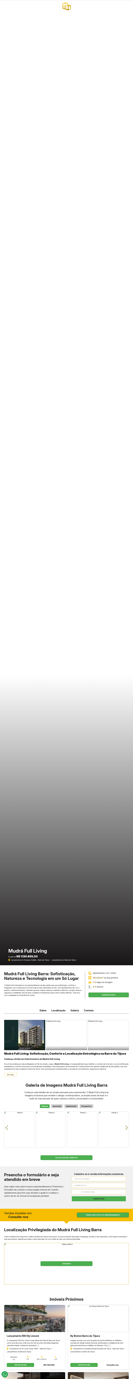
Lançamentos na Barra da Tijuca (64, 960)
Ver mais (10, 1075)
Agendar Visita (109, 995)
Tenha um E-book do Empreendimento (103, 1215)
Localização (58, 1010)
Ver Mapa (66, 1264)
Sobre (42, 1010)
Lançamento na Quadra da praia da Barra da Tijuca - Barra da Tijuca (98, 1349)
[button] (6, 1127)
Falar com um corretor (66, 1158)
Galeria (74, 1010)
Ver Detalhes (20, 1365)
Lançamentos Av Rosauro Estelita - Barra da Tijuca (30, 960)
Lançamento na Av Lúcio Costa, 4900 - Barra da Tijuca (30, 1349)
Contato (89, 1010)
